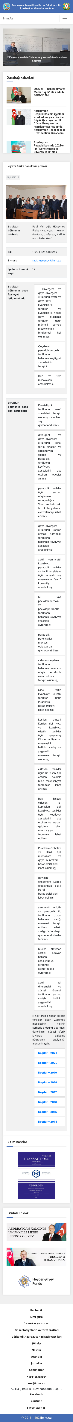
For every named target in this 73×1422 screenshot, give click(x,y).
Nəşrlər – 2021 (47, 1052)
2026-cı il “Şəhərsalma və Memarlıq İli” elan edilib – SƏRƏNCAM (50, 92)
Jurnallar (36, 1363)
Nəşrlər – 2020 (47, 1062)
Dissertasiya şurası (36, 1323)
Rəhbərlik (36, 1310)
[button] (8, 47)
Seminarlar (36, 1370)
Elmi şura (36, 1317)
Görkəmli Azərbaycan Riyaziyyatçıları (37, 1336)
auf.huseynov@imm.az (47, 260)
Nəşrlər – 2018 (47, 1082)
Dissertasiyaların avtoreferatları (36, 1330)
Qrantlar (36, 1356)
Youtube (36, 1401)
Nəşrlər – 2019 (47, 1072)
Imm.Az (8, 18)
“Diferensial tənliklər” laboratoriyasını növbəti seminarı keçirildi (37, 59)
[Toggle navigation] (65, 18)
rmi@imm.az (36, 1383)
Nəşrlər (36, 1350)
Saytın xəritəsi (36, 1407)
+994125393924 (36, 1376)
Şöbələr (36, 1343)
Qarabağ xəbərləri (20, 77)
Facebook (36, 1394)
